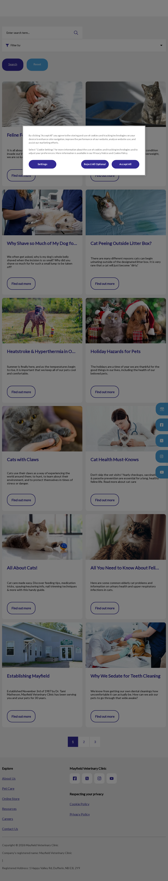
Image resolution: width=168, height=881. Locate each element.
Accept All (125, 164)
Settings (43, 164)
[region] (84, 150)
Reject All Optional (95, 164)
